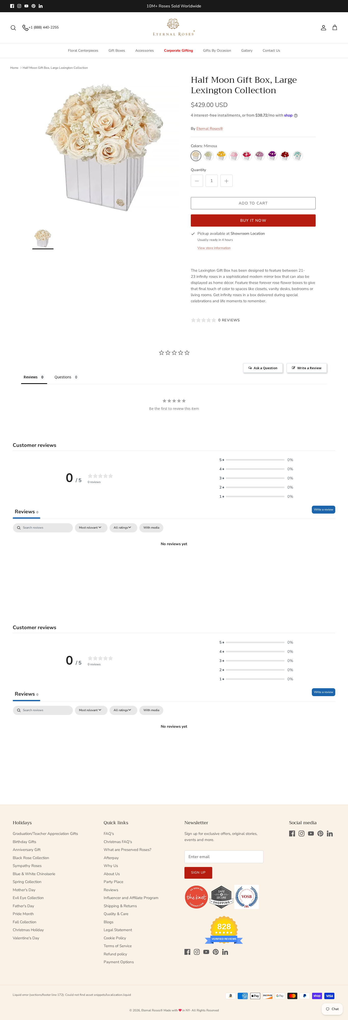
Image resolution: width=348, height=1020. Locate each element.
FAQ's (109, 833)
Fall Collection (24, 922)
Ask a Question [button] (265, 368)
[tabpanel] (174, 561)
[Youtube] (26, 6)
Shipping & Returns (120, 905)
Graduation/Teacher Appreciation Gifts (45, 833)
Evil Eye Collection (28, 897)
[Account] (322, 28)
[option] (106, 148)
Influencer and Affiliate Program (131, 897)
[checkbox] (151, 527)
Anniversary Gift (27, 849)
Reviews (111, 889)
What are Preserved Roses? (127, 849)
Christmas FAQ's (118, 841)
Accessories (144, 50)
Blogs (108, 922)
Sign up (198, 872)
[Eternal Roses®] (174, 27)
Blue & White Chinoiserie (34, 873)
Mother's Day (24, 889)
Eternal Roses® (209, 128)
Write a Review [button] (309, 368)
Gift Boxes (117, 50)
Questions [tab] (63, 377)
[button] (256, 460)
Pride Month (23, 913)
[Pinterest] (33, 6)
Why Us (111, 865)
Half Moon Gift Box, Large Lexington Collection (55, 68)
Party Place (113, 881)
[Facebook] (12, 6)
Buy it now (253, 220)
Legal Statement (118, 929)
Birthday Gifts (24, 841)
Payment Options (119, 961)
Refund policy (115, 954)
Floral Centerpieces (83, 50)
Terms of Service (118, 945)
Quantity (198, 169)
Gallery (246, 50)
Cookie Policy (115, 938)
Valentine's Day (26, 938)
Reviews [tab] (30, 377)
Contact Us (271, 50)
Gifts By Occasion (217, 50)
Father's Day (23, 905)
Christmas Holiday (28, 929)
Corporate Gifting (178, 50)
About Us (112, 873)
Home (14, 68)
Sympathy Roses (27, 865)
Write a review (323, 509)
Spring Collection (27, 881)
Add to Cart (253, 203)
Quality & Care (116, 913)
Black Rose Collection (31, 857)
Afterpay (111, 857)
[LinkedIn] (41, 6)
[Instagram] (19, 6)
